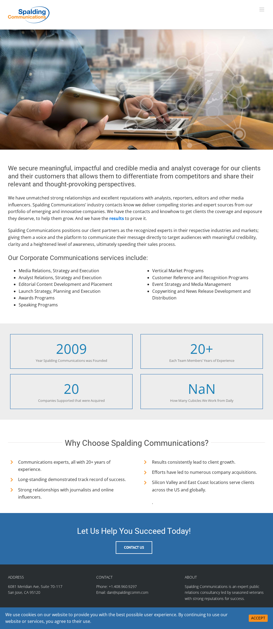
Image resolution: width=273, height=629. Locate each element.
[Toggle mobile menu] (262, 9)
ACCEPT (258, 618)
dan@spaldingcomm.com (127, 592)
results (116, 218)
